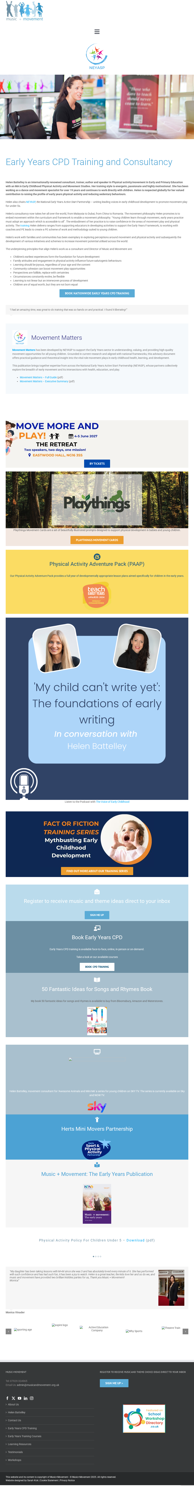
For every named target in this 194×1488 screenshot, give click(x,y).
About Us (13, 1384)
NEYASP (30, 201)
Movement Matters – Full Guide (38, 377)
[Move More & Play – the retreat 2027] (53, 421)
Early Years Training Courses (24, 1416)
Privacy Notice (67, 1460)
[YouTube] (19, 1378)
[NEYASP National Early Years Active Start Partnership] (97, 43)
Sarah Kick (32, 1460)
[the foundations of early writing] (97, 618)
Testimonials (15, 1432)
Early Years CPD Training (22, 1408)
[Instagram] (31, 1378)
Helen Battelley (16, 1392)
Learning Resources (19, 1424)
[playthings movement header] (97, 472)
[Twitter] (13, 1378)
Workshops (14, 1440)
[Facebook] (7, 1378)
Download (136, 1240)
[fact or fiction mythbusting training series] (97, 812)
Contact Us (14, 1400)
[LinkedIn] (25, 1378)
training (24, 225)
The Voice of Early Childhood (112, 801)
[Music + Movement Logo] (25, 1)
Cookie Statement (49, 1460)
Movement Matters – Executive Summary (44, 381)
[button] (93, 1256)
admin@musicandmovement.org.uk (38, 1365)
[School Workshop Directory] (144, 1384)
